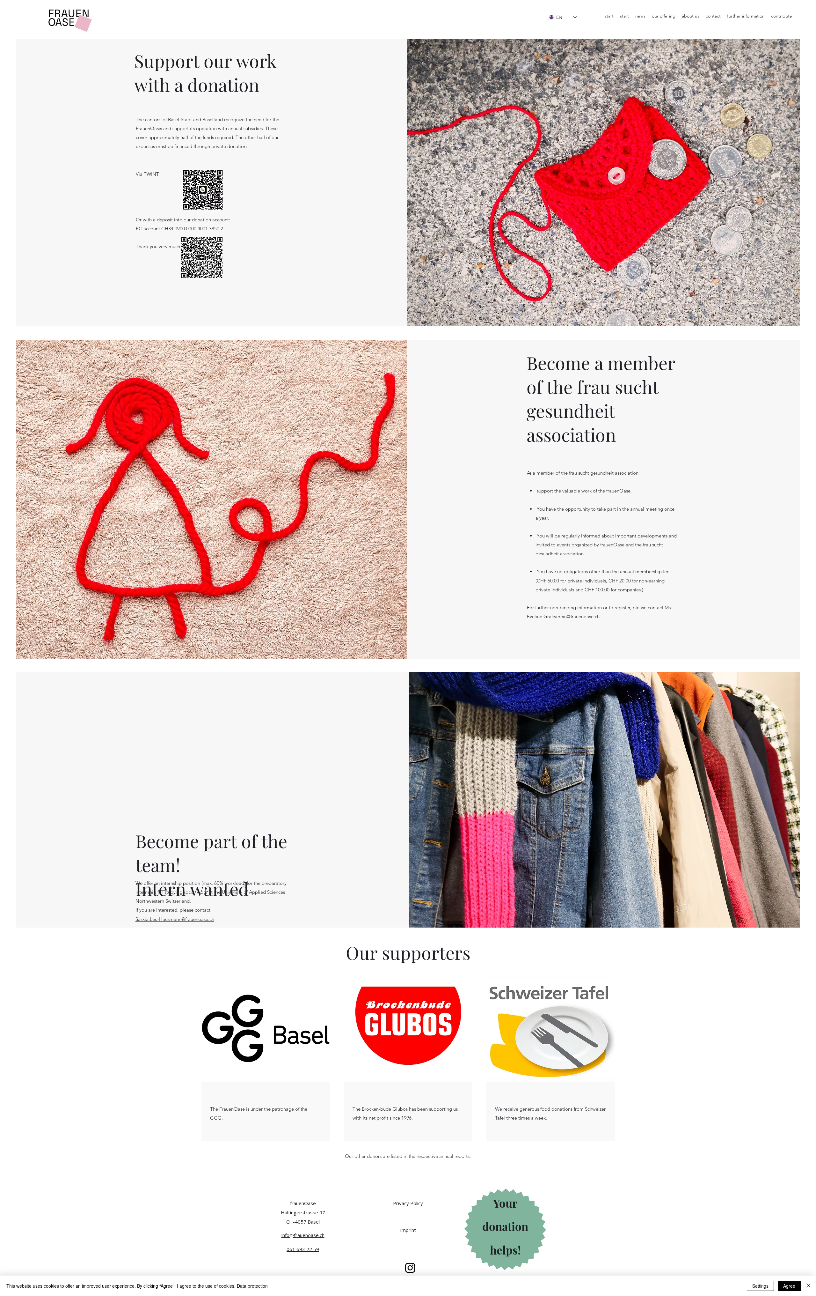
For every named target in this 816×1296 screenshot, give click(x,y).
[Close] (808, 1286)
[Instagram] (410, 1267)
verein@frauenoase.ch (577, 616)
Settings (760, 1286)
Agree (789, 1286)
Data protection (252, 1286)
